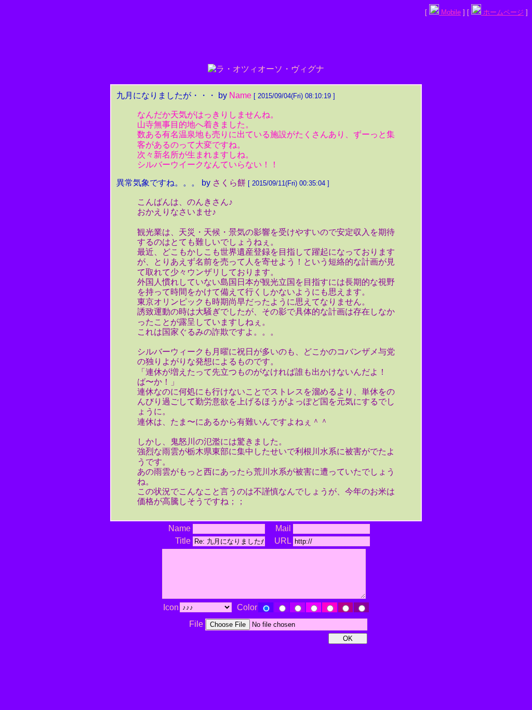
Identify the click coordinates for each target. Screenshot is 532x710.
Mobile (450, 12)
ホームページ (502, 12)
